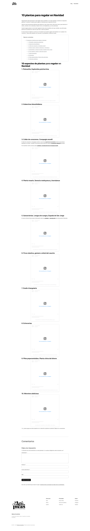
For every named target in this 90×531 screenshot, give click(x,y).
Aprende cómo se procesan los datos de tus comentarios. (52, 484)
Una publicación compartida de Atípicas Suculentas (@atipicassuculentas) (45, 249)
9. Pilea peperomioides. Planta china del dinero (38, 57)
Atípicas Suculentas (16, 514)
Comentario (24, 452)
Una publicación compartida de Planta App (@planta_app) (45, 319)
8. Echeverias (31, 55)
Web (22, 474)
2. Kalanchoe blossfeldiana (34, 44)
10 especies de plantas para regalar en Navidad (36, 40)
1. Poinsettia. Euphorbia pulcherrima (35, 42)
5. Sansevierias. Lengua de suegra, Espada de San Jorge (40, 49)
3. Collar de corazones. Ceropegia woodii (36, 45)
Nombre (24, 464)
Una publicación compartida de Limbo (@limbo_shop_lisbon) (45, 425)
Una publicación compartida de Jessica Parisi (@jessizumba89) (45, 100)
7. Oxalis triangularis (32, 53)
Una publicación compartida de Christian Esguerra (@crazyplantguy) (45, 284)
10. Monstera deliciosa (33, 59)
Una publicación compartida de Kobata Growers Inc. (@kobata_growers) (45, 135)
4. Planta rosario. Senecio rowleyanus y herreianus (38, 47)
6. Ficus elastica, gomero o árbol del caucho (37, 51)
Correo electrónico (26, 469)
